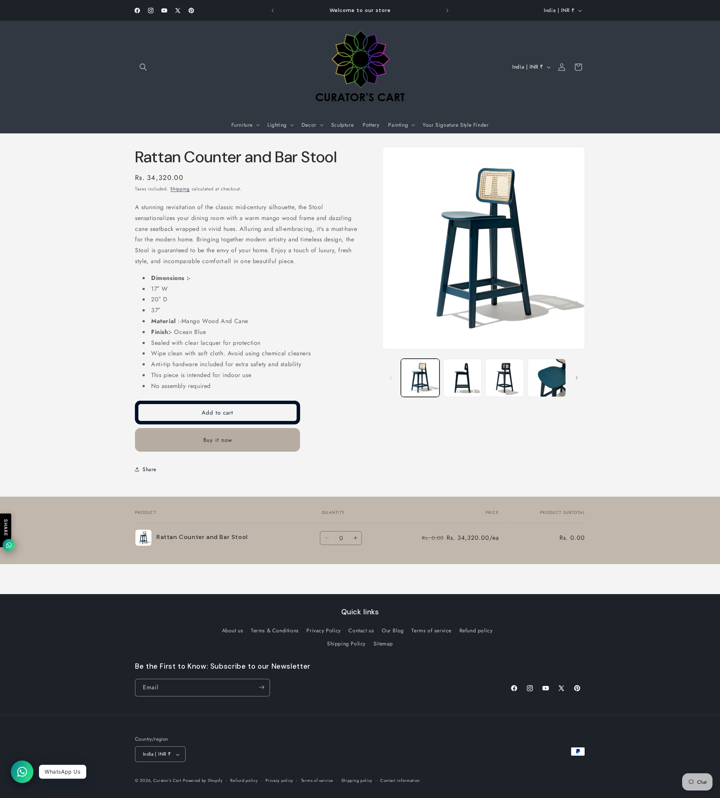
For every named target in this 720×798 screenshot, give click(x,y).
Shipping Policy (346, 644)
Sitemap (383, 644)
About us (232, 630)
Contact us (361, 630)
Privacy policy (279, 780)
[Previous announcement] (272, 10)
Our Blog (393, 630)
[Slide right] (576, 378)
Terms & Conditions (275, 630)
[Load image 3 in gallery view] (504, 378)
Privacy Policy (323, 630)
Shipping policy (357, 780)
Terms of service (431, 630)
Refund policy (476, 630)
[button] (143, 67)
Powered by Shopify (203, 781)
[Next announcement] (447, 10)
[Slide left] (390, 378)
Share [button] (149, 469)
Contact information (400, 780)
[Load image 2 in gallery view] (462, 378)
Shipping (180, 189)
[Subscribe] (261, 687)
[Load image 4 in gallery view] (547, 378)
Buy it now (217, 440)
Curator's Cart (167, 781)
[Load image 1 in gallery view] (420, 378)
